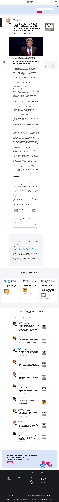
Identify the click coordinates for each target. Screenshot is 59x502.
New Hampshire (32, 477)
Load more (29, 446)
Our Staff (42, 474)
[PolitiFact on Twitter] (9, 495)
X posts (19, 348)
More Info (4, 11)
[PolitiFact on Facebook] (10, 495)
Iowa (30, 475)
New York (31, 478)
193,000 (27, 95)
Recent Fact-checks (44, 484)
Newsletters (43, 479)
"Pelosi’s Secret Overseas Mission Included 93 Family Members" (30, 285)
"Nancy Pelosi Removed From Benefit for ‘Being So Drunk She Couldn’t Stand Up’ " (11, 286)
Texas (30, 481)
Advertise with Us (43, 477)
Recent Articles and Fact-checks (45, 483)
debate (14, 68)
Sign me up (10, 462)
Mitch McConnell (20, 475)
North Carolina (32, 479)
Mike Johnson (20, 476)
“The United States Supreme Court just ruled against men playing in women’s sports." (28, 413)
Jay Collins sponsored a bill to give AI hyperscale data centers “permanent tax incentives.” (28, 377)
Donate (57, 1)
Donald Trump (47, 280)
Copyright (17, 499)
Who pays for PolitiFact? (44, 476)
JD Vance (19, 474)
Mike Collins (20, 421)
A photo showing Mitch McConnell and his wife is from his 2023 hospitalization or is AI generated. (28, 352)
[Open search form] (5, 1)
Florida (31, 474)
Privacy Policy (13, 499)
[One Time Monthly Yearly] (49, 9)
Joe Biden (19, 477)
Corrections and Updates (44, 478)
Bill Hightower (17, 20)
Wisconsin (31, 483)
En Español (42, 475)
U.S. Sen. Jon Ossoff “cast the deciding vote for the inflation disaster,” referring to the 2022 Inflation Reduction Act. (29, 425)
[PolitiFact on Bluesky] (12, 495)
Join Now (39, 11)
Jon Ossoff (20, 322)
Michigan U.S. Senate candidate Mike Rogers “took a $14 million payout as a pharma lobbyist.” (28, 402)
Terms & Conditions (8, 499)
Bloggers (27, 280)
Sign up (48, 495)
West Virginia (31, 482)
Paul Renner (20, 373)
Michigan (31, 476)
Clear (45, 315)
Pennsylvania (31, 480)
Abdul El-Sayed (21, 397)
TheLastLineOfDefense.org (12, 280)
